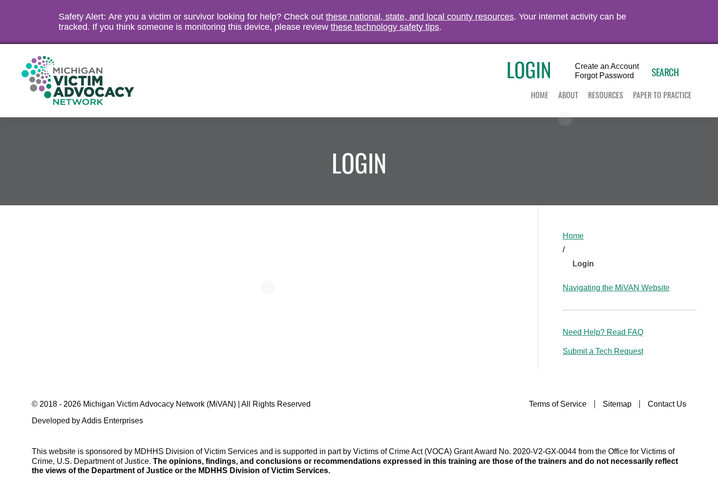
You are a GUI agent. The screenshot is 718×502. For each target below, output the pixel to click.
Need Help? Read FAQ (603, 332)
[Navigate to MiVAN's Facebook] (680, 424)
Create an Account (607, 66)
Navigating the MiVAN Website (616, 288)
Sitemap (617, 404)
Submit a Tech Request (603, 351)
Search (665, 72)
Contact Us (667, 404)
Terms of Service (558, 404)
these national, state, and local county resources (420, 17)
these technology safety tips (385, 27)
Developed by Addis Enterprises (87, 420)
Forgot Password (604, 76)
